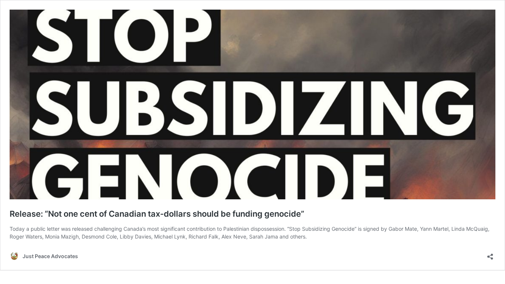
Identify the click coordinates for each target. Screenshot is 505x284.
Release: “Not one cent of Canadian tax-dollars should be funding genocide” (157, 214)
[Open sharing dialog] (490, 254)
